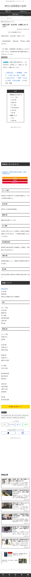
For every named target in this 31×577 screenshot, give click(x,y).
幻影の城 (14, 110)
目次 (13, 118)
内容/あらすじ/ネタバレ (16, 94)
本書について (13, 115)
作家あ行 (4, 412)
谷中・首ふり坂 (14, 75)
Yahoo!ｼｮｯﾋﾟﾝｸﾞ (15, 182)
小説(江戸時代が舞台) (17, 415)
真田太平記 (10, 72)
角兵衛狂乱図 (15, 107)
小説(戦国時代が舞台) (7, 415)
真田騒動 (19, 72)
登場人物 (14, 120)
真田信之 (4, 417)
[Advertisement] (15, 144)
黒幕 (19, 78)
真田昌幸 (23, 417)
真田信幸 (10, 417)
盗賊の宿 (14, 102)
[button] (28, 340)
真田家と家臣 (16, 417)
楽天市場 (15, 180)
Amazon (15, 177)
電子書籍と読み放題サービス (15, 406)
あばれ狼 (14, 99)
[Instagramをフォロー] (23, 432)
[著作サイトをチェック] (8, 432)
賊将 (23, 75)
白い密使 (14, 105)
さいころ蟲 (14, 97)
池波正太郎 (4, 289)
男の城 (13, 112)
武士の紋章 (17, 80)
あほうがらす (11, 78)
